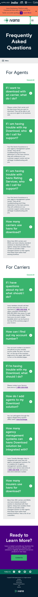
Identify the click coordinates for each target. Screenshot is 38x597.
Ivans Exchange (21, 419)
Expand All (30, 80)
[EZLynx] (21, 2)
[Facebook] (14, 571)
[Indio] (14, 2)
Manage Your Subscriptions (19, 584)
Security (19, 587)
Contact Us (19, 557)
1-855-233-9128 (21, 309)
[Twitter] (19, 571)
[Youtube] (30, 571)
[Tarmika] (28, 2)
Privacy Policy (19, 582)
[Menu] (32, 20)
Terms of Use (19, 580)
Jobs (19, 585)
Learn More (27, 13)
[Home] (12, 20)
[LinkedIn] (24, 571)
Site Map (19, 579)
